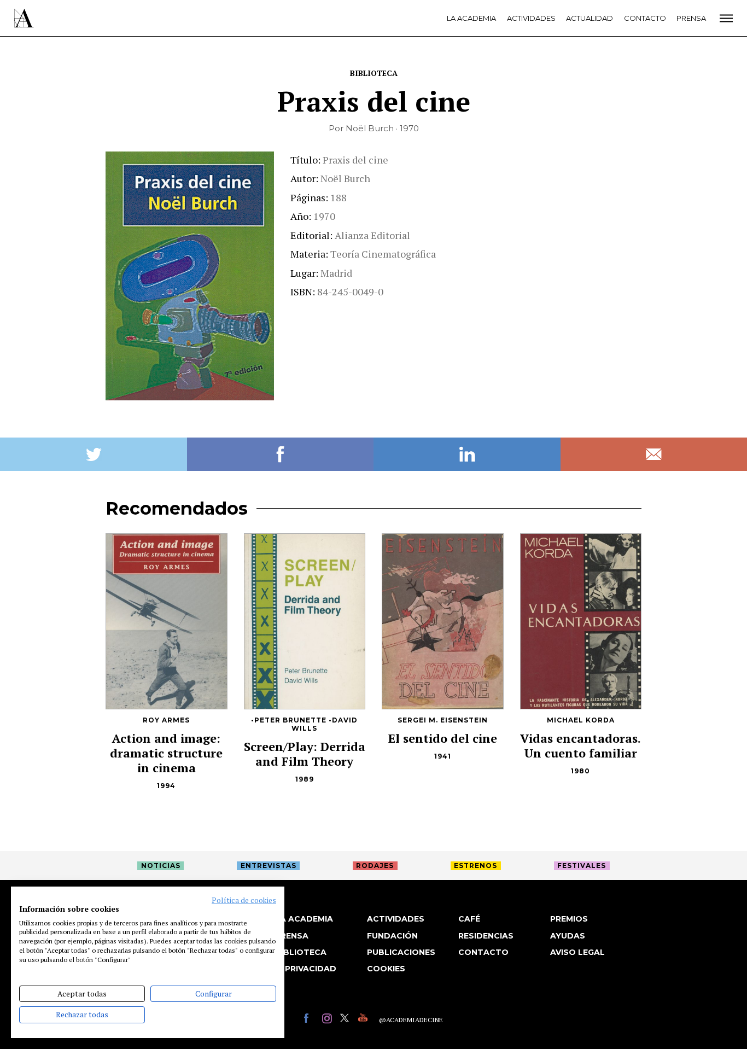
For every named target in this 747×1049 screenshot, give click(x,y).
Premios (569, 919)
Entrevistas (268, 865)
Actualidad (589, 18)
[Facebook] (310, 1019)
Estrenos (475, 865)
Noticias (160, 865)
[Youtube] (364, 1019)
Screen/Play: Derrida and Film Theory (304, 753)
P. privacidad (305, 969)
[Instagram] (328, 1019)
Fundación (392, 936)
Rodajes (375, 865)
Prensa (691, 18)
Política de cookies (244, 900)
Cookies (386, 969)
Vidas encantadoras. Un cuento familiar (580, 745)
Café (469, 919)
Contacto (645, 18)
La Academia (471, 18)
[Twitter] (346, 1019)
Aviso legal (577, 952)
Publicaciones (401, 952)
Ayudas (567, 936)
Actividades (531, 18)
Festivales (581, 865)
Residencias (485, 936)
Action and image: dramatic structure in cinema (166, 753)
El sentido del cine (442, 738)
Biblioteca (374, 73)
